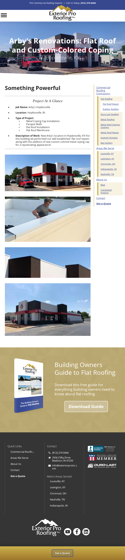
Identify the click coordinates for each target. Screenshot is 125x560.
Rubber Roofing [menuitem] (111, 109)
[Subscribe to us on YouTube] (67, 531)
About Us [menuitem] (101, 179)
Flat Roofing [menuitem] (106, 98)
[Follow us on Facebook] (76, 531)
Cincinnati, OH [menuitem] (108, 163)
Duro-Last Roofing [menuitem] (110, 114)
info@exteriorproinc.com (64, 467)
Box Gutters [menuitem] (106, 142)
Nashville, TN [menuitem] (107, 174)
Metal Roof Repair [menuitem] (110, 132)
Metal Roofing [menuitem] (108, 119)
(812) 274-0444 (88, 3)
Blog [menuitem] (103, 184)
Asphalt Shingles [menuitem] (109, 137)
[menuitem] (107, 203)
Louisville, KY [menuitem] (107, 153)
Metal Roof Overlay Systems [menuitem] (110, 126)
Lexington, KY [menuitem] (107, 158)
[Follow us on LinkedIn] (86, 531)
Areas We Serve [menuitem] (105, 148)
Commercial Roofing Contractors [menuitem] (103, 90)
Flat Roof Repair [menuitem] (111, 104)
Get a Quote (62, 553)
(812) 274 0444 (60, 452)
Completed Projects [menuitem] (106, 191)
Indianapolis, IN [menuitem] (109, 169)
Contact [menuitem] (100, 198)
